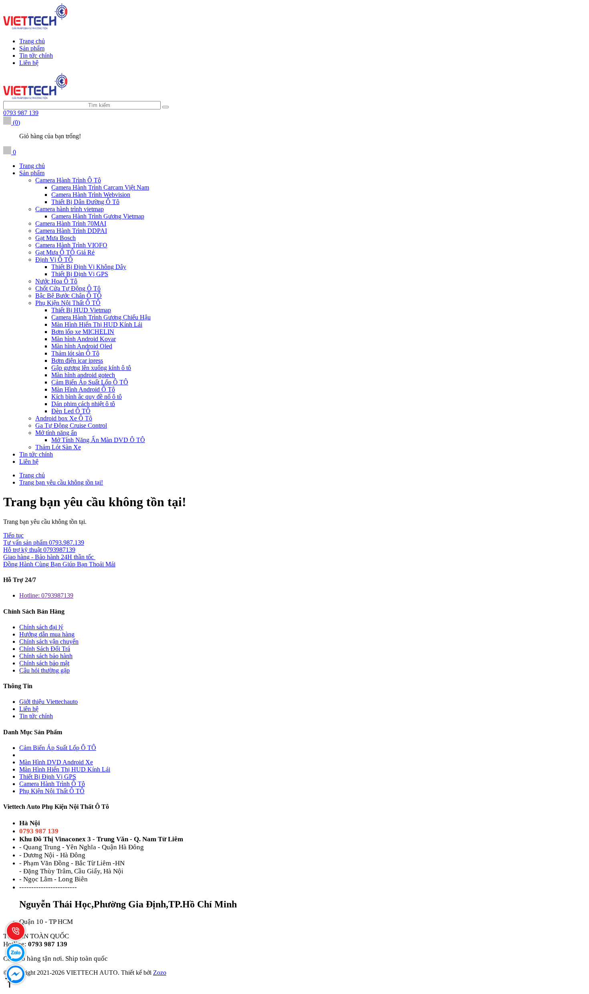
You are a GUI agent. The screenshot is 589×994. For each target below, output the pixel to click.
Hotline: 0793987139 (46, 595)
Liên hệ (28, 62)
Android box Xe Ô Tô (63, 418)
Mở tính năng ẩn (56, 432)
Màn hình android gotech (83, 375)
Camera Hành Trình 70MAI (70, 223)
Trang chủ (32, 41)
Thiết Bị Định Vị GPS (79, 274)
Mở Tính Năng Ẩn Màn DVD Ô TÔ (98, 439)
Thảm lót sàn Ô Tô (75, 353)
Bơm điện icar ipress (77, 360)
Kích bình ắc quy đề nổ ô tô (86, 396)
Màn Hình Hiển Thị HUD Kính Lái (96, 324)
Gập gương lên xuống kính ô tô (91, 367)
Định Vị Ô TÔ (54, 259)
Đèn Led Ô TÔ (71, 411)
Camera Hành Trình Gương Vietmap (97, 216)
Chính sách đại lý (41, 627)
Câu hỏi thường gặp (44, 670)
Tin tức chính (36, 55)
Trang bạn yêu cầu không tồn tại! (61, 482)
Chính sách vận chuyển (49, 641)
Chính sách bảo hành (46, 656)
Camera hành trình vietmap (69, 209)
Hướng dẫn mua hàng (47, 634)
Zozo (159, 972)
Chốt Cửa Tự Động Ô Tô (68, 288)
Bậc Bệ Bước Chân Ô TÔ (68, 295)
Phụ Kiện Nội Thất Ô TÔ (68, 302)
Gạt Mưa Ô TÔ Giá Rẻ (65, 252)
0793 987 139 (20, 112)
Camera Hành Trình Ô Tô (68, 180)
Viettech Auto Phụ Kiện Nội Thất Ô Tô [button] (56, 806)
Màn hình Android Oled (81, 346)
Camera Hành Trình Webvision (90, 194)
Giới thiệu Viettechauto (48, 701)
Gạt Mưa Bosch (55, 237)
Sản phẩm (31, 48)
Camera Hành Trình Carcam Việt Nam (100, 187)
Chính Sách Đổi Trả (44, 648)
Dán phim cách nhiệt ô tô (83, 403)
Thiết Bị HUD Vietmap (81, 310)
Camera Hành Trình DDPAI (71, 230)
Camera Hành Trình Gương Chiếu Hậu (101, 317)
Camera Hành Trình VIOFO (71, 245)
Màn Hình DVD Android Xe (56, 762)
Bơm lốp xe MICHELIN (82, 331)
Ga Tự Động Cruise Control (71, 425)
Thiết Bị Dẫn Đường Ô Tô (85, 201)
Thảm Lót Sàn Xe (58, 447)
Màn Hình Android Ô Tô (83, 389)
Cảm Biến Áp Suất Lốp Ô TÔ (89, 382)
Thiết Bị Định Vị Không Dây (88, 266)
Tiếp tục (13, 535)
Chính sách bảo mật (44, 663)
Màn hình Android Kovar (83, 338)
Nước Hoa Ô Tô (56, 281)
